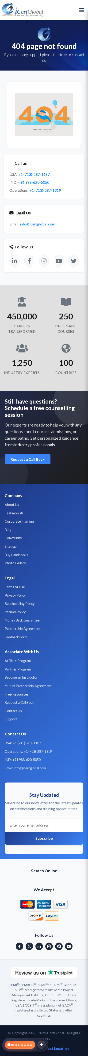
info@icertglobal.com (37, 224)
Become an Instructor (21, 677)
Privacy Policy (15, 595)
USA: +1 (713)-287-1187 (23, 743)
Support (11, 719)
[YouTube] (69, 946)
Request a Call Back (28, 459)
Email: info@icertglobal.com (25, 768)
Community (13, 538)
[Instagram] (49, 946)
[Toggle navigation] (81, 10)
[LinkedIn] (39, 946)
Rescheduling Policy (19, 604)
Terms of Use (15, 587)
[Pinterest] (59, 946)
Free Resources (17, 694)
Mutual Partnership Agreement (28, 686)
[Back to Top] (42, 1045)
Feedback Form (16, 637)
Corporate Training (19, 521)
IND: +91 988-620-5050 (23, 760)
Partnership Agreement (23, 629)
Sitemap (11, 546)
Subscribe (44, 838)
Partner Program (18, 669)
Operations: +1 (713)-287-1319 (28, 751)
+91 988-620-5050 (33, 182)
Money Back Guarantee (22, 620)
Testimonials (14, 513)
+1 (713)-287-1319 (45, 190)
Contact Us (13, 711)
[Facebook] (19, 946)
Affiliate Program (18, 661)
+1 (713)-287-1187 (34, 174)
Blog (8, 530)
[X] (29, 946)
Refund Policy (15, 612)
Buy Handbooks (16, 555)
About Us (12, 505)
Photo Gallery (15, 563)
